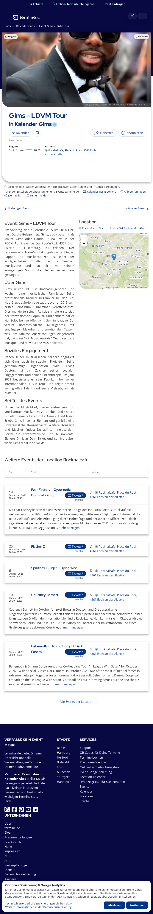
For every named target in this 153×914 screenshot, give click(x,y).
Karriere (10, 879)
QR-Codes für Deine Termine (100, 753)
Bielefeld (63, 762)
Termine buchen (91, 757)
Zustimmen (137, 905)
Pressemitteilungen (18, 837)
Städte (84, 801)
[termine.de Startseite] (26, 15)
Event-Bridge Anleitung (96, 772)
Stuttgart (63, 777)
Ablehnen (114, 905)
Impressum (12, 851)
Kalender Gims (25, 26)
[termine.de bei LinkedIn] (36, 810)
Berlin (61, 748)
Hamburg (63, 753)
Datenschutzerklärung (20, 874)
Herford (62, 757)
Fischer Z (38, 546)
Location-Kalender (93, 777)
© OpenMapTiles (116, 287)
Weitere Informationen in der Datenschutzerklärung (38, 907)
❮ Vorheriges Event (16, 208)
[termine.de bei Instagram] (8, 810)
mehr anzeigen (69, 528)
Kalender (86, 791)
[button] (114, 257)
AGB (7, 856)
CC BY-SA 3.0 (144, 104)
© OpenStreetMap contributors (136, 287)
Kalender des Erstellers (101, 191)
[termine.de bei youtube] (29, 810)
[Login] (132, 16)
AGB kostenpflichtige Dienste (15, 865)
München (63, 772)
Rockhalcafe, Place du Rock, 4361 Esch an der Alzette (115, 228)
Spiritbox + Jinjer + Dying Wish (54, 568)
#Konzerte (15, 140)
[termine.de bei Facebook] (15, 810)
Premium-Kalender (93, 762)
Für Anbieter (36, 4)
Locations (86, 796)
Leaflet (106, 287)
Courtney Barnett (44, 595)
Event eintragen (114, 4)
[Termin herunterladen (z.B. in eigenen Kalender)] (37, 133)
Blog (7, 832)
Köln (60, 767)
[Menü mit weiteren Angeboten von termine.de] (142, 16)
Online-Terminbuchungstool (75, 4)
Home (8, 26)
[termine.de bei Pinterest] (22, 810)
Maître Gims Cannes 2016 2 (112, 104)
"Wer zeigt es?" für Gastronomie (102, 782)
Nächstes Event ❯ (137, 208)
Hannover (64, 782)
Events (84, 786)
